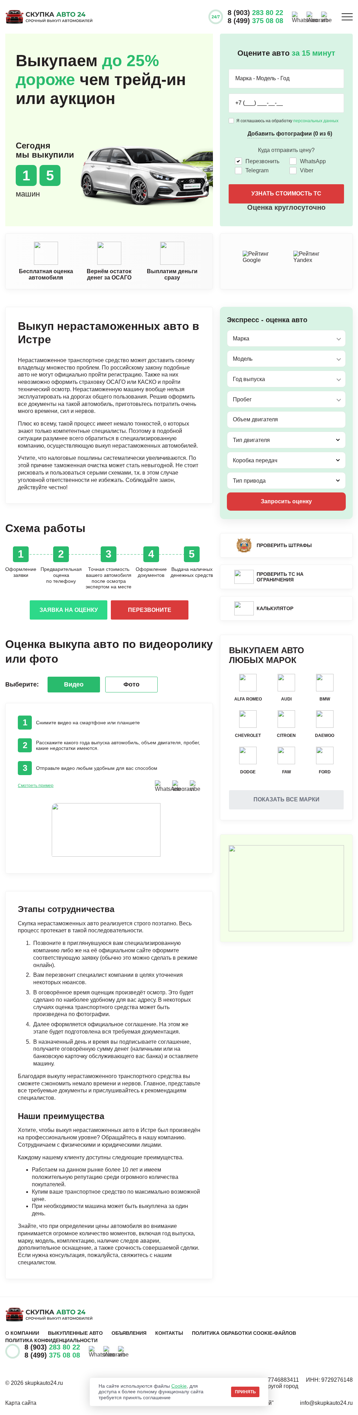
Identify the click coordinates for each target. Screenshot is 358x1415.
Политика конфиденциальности (51, 1340)
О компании (22, 1333)
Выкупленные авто (75, 1333)
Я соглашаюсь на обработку (287, 120)
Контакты (169, 1333)
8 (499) (255, 21)
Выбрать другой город (269, 1386)
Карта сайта (20, 1403)
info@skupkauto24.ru (326, 1403)
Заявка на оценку (69, 610)
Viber (306, 170)
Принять (245, 1391)
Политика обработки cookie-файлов (244, 1333)
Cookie (179, 1386)
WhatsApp (313, 161)
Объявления (129, 1333)
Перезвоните (149, 610)
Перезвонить (262, 161)
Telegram (256, 170)
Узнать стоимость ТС (286, 193)
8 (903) (255, 12)
